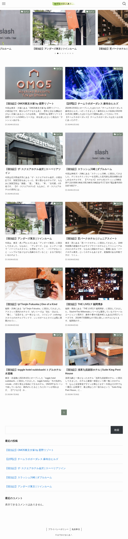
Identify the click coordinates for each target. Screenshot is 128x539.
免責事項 (76, 529)
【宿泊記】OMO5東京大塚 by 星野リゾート (29, 450)
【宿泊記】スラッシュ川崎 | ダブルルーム (28, 477)
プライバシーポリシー (58, 529)
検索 (116, 430)
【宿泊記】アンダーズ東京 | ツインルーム (28, 486)
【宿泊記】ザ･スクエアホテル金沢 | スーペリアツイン (35, 468)
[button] (55, 53)
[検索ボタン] (124, 3)
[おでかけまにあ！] (64, 3)
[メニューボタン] (3, 3)
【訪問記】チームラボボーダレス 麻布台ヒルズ (31, 459)
